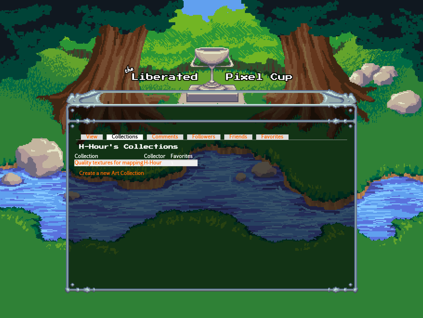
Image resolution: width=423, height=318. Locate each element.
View (92, 137)
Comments (165, 137)
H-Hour (153, 163)
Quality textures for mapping (109, 163)
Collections (127, 137)
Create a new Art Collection (111, 173)
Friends (238, 137)
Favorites (272, 137)
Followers (203, 137)
